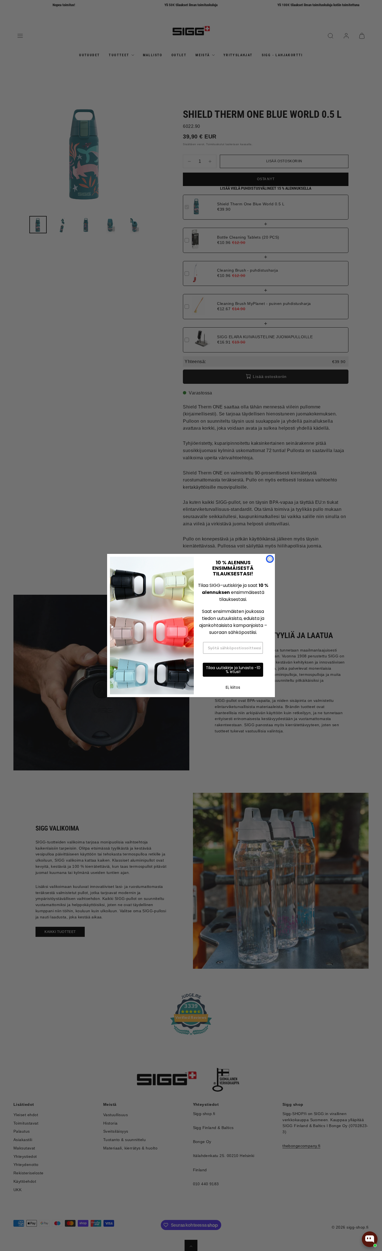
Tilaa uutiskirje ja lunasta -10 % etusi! (233, 669)
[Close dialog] (270, 559)
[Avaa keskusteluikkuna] (370, 1239)
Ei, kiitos (233, 687)
